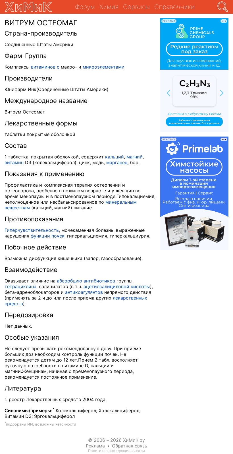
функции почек (48, 236)
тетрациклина (20, 286)
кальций (114, 157)
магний (134, 157)
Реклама (95, 446)
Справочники (174, 7)
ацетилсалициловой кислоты (117, 286)
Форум (85, 7)
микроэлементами (103, 67)
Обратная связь (129, 446)
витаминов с (45, 67)
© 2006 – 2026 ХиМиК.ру (116, 440)
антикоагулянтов (84, 292)
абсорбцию (69, 281)
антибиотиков (99, 281)
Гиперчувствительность (32, 230)
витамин (14, 162)
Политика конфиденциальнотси (116, 451)
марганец (117, 162)
